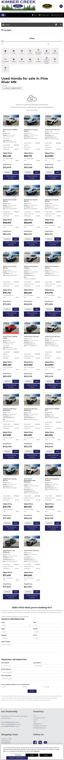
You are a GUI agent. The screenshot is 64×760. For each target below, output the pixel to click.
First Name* (5, 663)
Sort (13, 88)
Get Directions (5, 718)
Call (4, 687)
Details (7, 172)
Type (3, 622)
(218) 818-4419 (9, 722)
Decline (32, 755)
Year (34, 622)
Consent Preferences (17, 758)
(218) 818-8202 (9, 726)
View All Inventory (32, 110)
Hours (17, 722)
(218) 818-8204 (11, 724)
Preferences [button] (36, 751)
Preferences (18, 755)
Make (3, 629)
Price (35, 635)
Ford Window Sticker (11, 177)
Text (25, 687)
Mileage (3, 635)
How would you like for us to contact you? (15, 684)
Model (35, 629)
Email (47, 687)
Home (3, 20)
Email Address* (6, 669)
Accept (46, 755)
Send (32, 691)
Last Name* (37, 663)
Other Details (5, 641)
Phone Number (6, 675)
